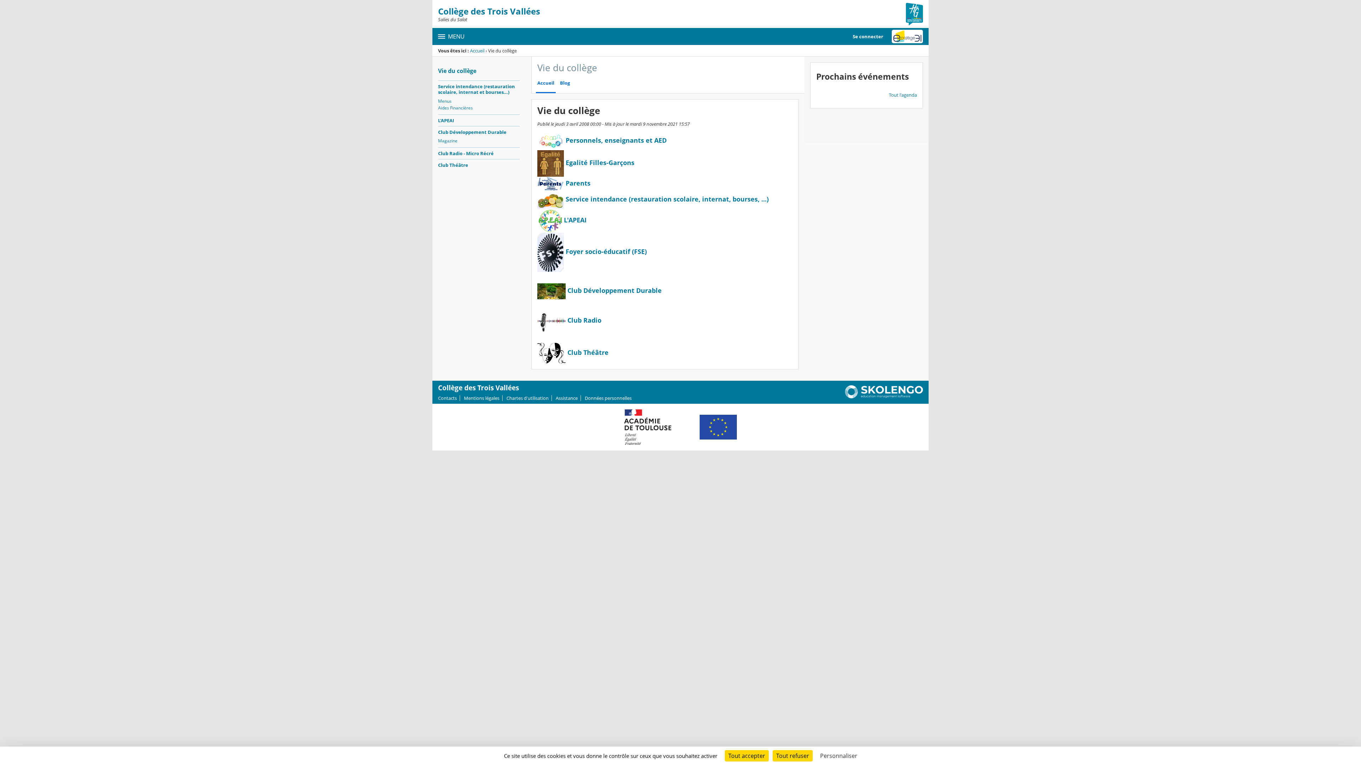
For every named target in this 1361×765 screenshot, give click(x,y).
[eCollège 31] (907, 36)
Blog (565, 83)
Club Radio (584, 320)
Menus (445, 101)
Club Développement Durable (472, 132)
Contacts (447, 398)
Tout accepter (746, 756)
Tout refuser (792, 756)
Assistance (567, 398)
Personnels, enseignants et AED (615, 140)
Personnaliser (838, 756)
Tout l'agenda (903, 95)
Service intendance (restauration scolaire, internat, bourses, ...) (667, 199)
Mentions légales (481, 398)
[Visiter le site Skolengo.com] (884, 396)
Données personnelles (608, 398)
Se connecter (868, 36)
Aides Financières (455, 108)
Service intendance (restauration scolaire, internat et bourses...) (476, 89)
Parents (577, 183)
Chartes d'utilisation (527, 398)
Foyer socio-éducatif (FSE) (605, 251)
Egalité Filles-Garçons (599, 162)
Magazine (448, 141)
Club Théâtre (453, 165)
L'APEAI (446, 120)
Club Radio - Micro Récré (466, 153)
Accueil (477, 50)
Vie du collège (457, 71)
